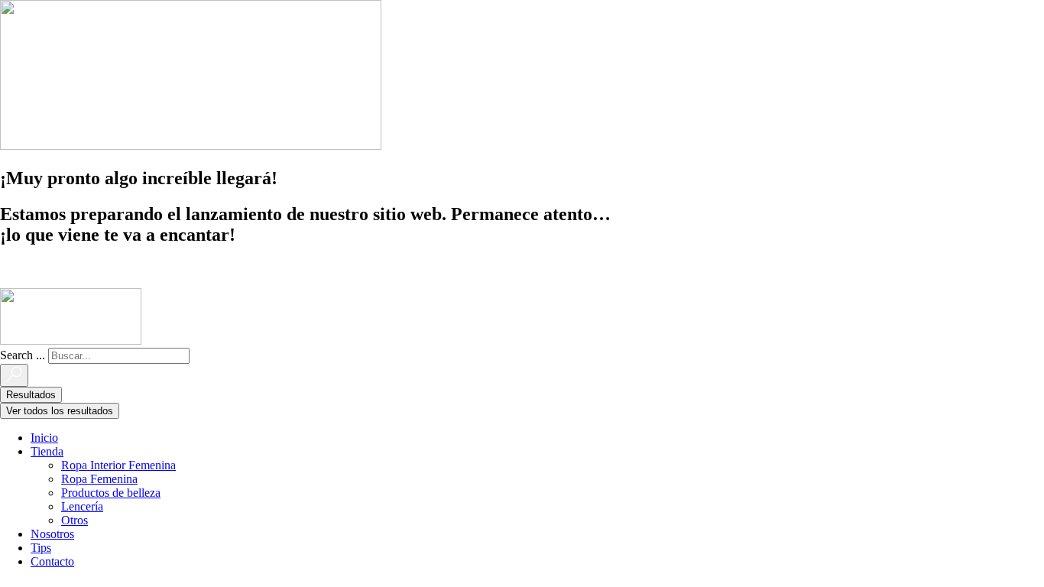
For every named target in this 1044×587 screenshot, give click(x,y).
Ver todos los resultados (59, 411)
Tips (41, 547)
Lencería (82, 506)
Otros (74, 520)
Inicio (44, 437)
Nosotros (52, 533)
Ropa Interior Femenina (118, 465)
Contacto (52, 561)
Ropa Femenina (99, 478)
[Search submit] (14, 375)
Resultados (31, 395)
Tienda (47, 451)
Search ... (22, 355)
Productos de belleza (110, 492)
